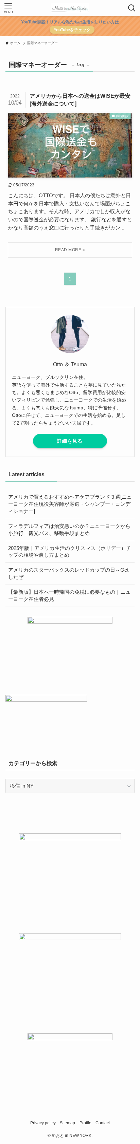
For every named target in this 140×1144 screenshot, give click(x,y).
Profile (85, 1123)
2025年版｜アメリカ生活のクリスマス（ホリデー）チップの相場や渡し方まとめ (69, 552)
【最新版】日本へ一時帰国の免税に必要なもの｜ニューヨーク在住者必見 (69, 595)
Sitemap (67, 1123)
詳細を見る (70, 441)
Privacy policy (43, 1123)
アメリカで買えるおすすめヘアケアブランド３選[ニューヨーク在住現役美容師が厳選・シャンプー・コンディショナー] (70, 504)
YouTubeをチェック (72, 29)
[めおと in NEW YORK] (70, 8)
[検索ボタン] (132, 8)
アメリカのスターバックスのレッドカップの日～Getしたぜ (68, 573)
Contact (102, 1123)
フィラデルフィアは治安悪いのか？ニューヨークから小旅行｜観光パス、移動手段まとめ (69, 529)
